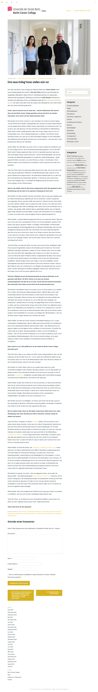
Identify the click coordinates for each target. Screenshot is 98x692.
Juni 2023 (10, 632)
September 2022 (12, 639)
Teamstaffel (69, 187)
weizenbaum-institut (79, 189)
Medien (86, 176)
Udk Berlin (58, 513)
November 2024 (12, 620)
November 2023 (12, 627)
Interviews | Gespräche (24, 78)
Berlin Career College (82, 10)
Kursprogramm (19, 375)
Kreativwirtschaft (80, 170)
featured (24, 511)
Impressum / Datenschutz (14, 677)
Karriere (33, 78)
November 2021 (12, 657)
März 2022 (10, 652)
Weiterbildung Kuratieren (52, 593)
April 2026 (10, 610)
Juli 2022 (10, 644)
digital (79, 160)
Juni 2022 (10, 647)
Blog (68, 10)
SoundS (73, 180)
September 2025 (12, 615)
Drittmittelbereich (72, 111)
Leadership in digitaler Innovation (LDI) (44, 447)
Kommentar (12, 533)
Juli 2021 (10, 666)
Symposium (74, 184)
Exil (83, 162)
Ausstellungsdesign (73, 105)
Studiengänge (41, 78)
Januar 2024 (11, 624)
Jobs (43, 511)
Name (10, 558)
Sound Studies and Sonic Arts (41, 476)
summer (69, 184)
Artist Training (72, 156)
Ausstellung (80, 156)
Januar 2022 (11, 654)
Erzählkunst (80, 162)
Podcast (86, 178)
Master (82, 176)
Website (10, 569)
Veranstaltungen (72, 139)
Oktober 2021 (11, 659)
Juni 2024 (10, 622)
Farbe (74, 165)
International (70, 114)
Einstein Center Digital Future (72, 162)
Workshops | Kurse (50, 78)
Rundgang (69, 180)
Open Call (82, 178)
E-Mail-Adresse (13, 564)
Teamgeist (83, 184)
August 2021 (11, 664)
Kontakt (10, 679)
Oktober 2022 (11, 637)
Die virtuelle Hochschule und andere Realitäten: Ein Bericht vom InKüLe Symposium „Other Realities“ (21, 595)
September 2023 (12, 629)
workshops (69, 191)
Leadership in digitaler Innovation (25, 513)
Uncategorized (71, 136)
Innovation (69, 168)
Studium (84, 182)
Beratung (76, 158)
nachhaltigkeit (77, 178)
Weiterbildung (12, 515)
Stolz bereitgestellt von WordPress (40, 689)
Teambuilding (78, 184)
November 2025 (12, 612)
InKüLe (85, 165)
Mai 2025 (10, 617)
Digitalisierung (83, 160)
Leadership (73, 174)
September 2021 (12, 661)
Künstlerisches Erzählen (15, 434)
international (74, 168)
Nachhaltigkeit (71, 128)
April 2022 (10, 649)
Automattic (64, 689)
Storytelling (70, 130)
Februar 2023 (11, 634)
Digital (69, 108)
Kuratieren (35, 421)
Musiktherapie (70, 178)
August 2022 (11, 642)
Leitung (79, 176)
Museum (69, 125)
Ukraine (82, 187)
